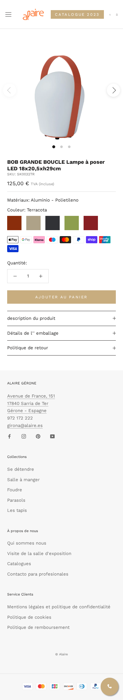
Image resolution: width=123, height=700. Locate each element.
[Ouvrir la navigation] (8, 14)
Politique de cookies (29, 617)
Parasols (16, 500)
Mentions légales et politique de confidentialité (58, 606)
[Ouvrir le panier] (117, 15)
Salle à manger (23, 479)
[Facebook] (9, 436)
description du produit (31, 318)
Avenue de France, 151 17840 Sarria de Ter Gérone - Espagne (31, 403)
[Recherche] (110, 14)
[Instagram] (23, 436)
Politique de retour (27, 347)
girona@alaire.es (25, 425)
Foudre (14, 489)
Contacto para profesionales (37, 574)
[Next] (113, 90)
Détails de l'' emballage (33, 333)
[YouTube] (52, 436)
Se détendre (20, 469)
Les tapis (17, 510)
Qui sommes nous (26, 543)
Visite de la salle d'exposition (39, 553)
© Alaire (61, 654)
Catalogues (19, 563)
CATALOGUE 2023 (77, 14)
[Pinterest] (38, 436)
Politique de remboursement (38, 627)
